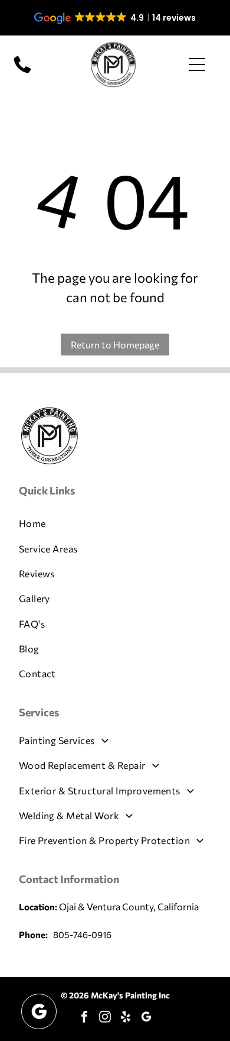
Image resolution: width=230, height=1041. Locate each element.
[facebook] (84, 1018)
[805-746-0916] (22, 71)
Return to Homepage (115, 344)
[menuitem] (115, 523)
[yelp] (125, 1018)
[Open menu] (197, 64)
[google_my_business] (146, 1018)
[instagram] (105, 1018)
